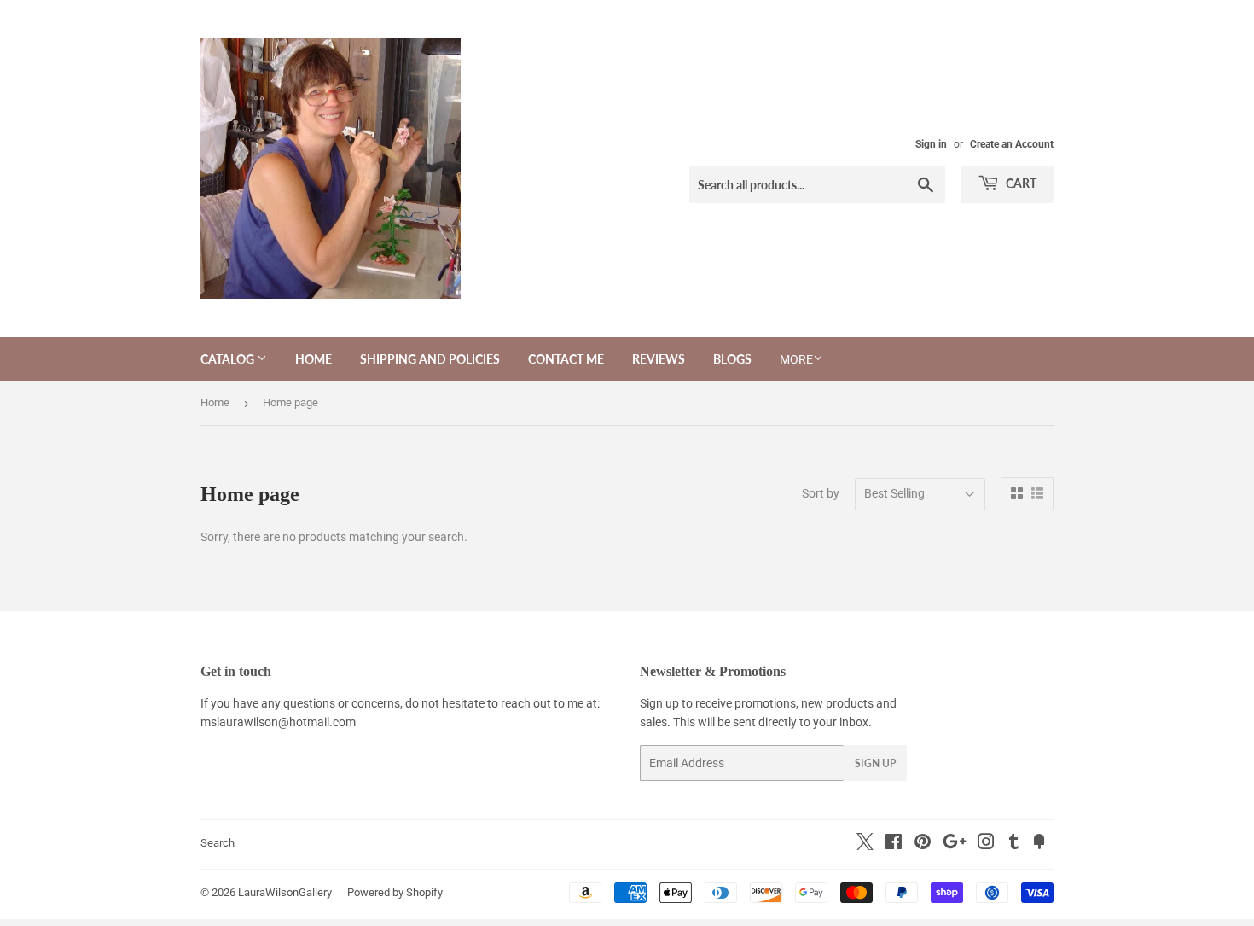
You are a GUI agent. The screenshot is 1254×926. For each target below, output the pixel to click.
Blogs (732, 359)
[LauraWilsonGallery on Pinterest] (923, 844)
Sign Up (875, 763)
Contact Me (566, 359)
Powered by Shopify (395, 892)
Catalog (228, 359)
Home (313, 359)
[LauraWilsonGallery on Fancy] (1039, 844)
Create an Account (1012, 144)
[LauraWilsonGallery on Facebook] (894, 844)
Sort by (820, 493)
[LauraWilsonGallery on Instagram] (986, 844)
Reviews (658, 359)
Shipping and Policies (430, 359)
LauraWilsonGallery (285, 892)
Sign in (931, 144)
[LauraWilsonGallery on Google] (955, 844)
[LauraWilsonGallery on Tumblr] (1014, 844)
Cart (1019, 183)
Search (217, 842)
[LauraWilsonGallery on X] (865, 846)
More (796, 359)
